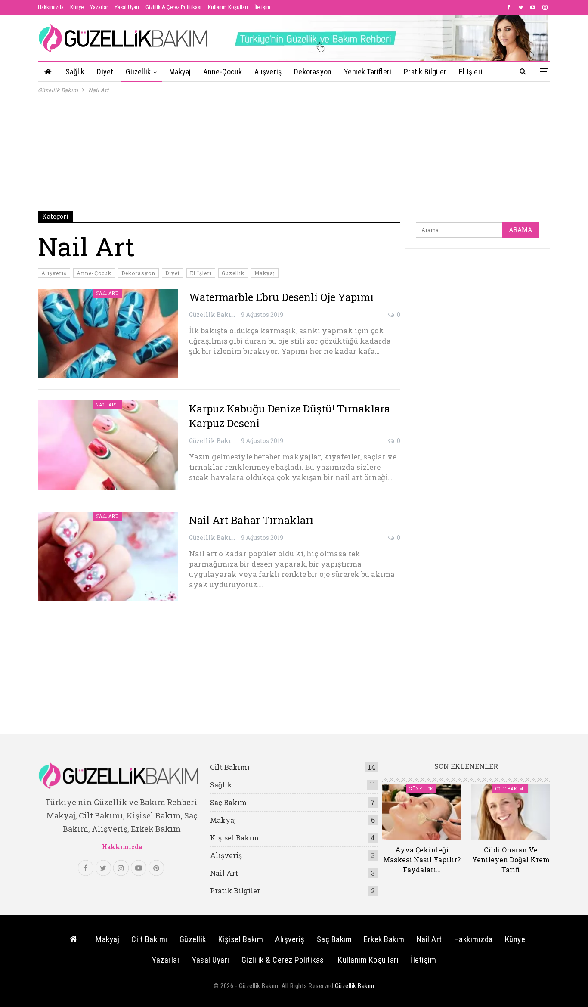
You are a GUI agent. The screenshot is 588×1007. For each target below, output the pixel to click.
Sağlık (74, 71)
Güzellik (138, 71)
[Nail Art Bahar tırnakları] (108, 556)
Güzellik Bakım (354, 986)
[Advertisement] (294, 153)
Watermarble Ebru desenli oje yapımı (281, 297)
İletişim (262, 7)
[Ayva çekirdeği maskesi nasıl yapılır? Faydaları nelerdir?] (421, 812)
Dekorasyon (312, 71)
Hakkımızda (51, 7)
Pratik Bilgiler (425, 71)
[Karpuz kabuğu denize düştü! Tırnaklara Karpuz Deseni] (108, 445)
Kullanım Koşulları (228, 7)
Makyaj (180, 71)
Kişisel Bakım (234, 837)
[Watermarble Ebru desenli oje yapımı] (108, 333)
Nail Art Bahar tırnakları (251, 520)
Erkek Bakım (384, 939)
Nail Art (107, 293)
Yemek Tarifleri (367, 71)
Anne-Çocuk (222, 71)
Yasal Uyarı (127, 7)
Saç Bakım (228, 802)
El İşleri (471, 71)
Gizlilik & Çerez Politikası (173, 7)
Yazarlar (99, 7)
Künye (77, 7)
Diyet (105, 71)
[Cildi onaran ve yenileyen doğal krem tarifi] (510, 812)
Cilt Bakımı (230, 767)
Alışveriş (268, 71)
